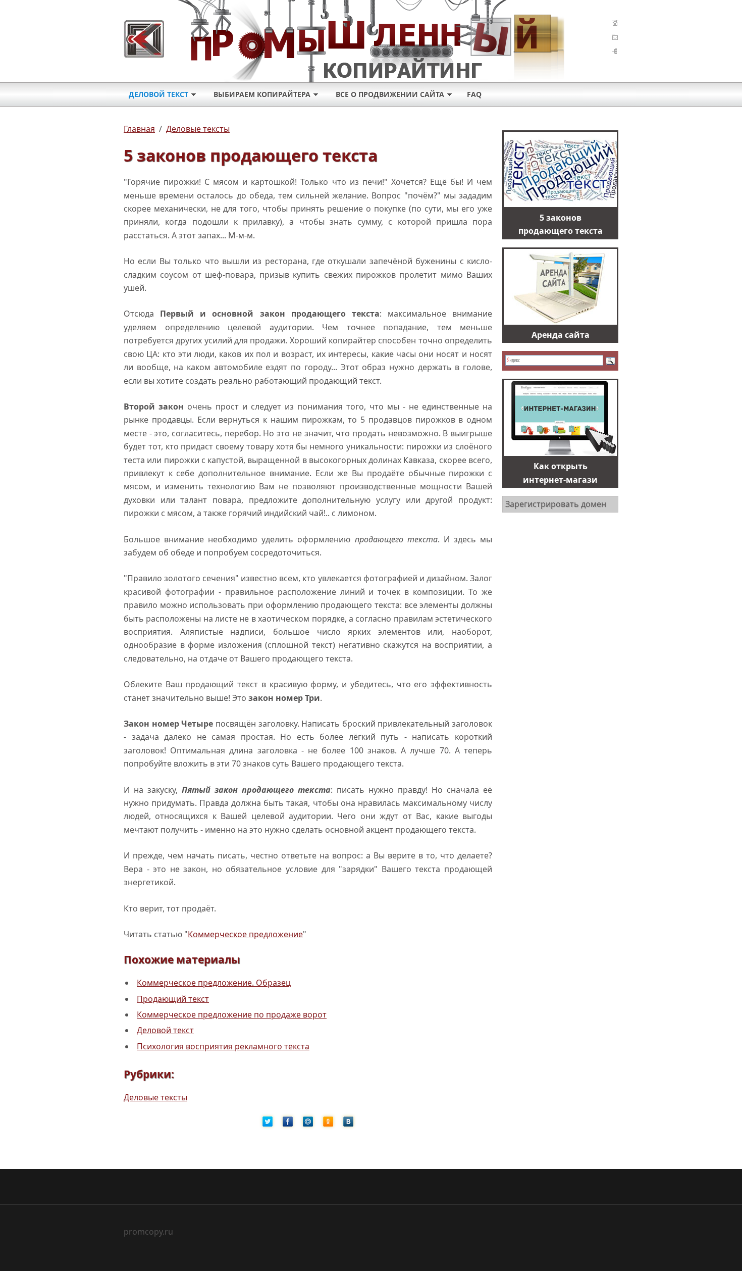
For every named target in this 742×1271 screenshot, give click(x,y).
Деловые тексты (155, 1097)
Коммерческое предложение (245, 934)
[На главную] (350, 39)
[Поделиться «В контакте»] (348, 1121)
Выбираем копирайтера (262, 94)
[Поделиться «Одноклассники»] (328, 1121)
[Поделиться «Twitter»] (267, 1121)
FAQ (474, 94)
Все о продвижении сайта (390, 94)
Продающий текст (173, 998)
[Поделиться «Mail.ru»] (308, 1121)
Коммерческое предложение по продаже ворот (232, 1014)
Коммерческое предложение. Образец (214, 982)
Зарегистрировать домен (555, 504)
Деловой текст (158, 94)
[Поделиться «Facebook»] (288, 1121)
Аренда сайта (561, 334)
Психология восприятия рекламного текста (223, 1046)
